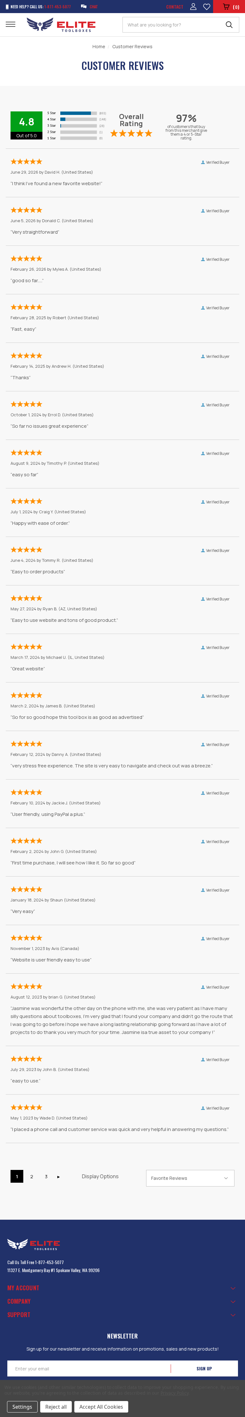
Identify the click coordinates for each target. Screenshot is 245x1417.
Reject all (56, 1406)
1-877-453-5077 (49, 1262)
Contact (174, 6)
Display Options (100, 1176)
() (236, 6)
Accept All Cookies (101, 1406)
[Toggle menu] (14, 24)
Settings (22, 1406)
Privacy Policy (174, 1393)
